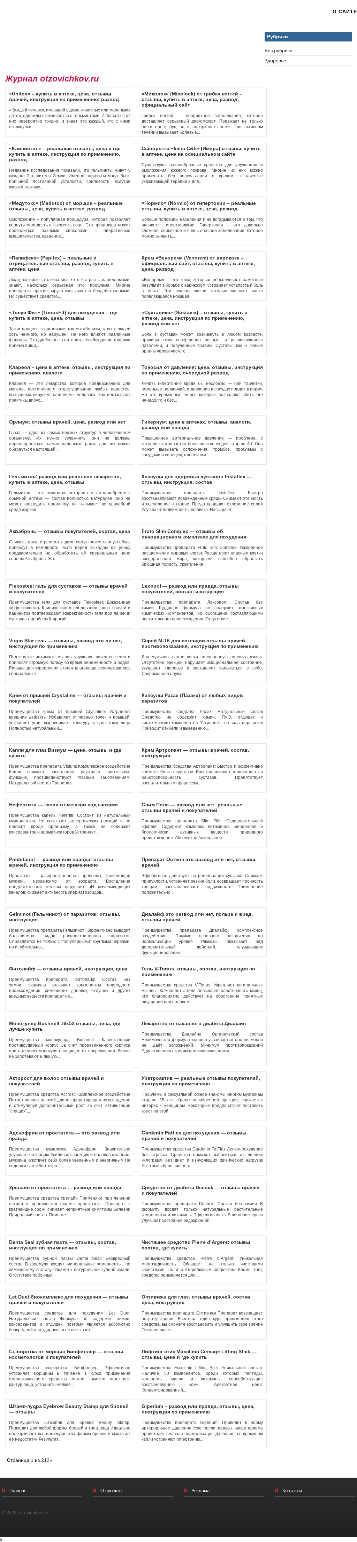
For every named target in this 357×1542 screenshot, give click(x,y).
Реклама (200, 1490)
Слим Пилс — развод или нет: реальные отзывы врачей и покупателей (192, 807)
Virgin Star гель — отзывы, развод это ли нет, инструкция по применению (65, 643)
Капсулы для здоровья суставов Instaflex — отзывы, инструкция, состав (197, 479)
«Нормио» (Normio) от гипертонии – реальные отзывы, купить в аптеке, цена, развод (199, 205)
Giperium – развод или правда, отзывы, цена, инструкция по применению (198, 1409)
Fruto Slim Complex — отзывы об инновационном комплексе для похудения (194, 534)
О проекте (111, 1490)
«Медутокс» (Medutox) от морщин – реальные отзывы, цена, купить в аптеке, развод (66, 205)
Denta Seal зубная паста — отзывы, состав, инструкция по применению (62, 1244)
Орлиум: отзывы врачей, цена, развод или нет (67, 422)
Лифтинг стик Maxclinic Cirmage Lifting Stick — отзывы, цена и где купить (199, 1354)
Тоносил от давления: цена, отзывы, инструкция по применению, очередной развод (202, 369)
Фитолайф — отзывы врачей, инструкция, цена (68, 968)
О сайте (345, 11)
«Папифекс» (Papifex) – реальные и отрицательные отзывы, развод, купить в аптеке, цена (61, 263)
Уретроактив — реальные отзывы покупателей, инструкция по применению (201, 1080)
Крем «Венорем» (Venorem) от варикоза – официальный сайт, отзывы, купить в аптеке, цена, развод (198, 263)
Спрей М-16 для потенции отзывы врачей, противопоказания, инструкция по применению (200, 643)
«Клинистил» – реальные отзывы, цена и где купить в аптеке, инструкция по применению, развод (65, 154)
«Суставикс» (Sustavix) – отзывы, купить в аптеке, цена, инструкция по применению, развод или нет (195, 318)
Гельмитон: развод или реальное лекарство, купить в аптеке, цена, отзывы (65, 479)
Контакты (292, 1490)
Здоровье (275, 60)
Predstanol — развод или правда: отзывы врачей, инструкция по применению (61, 862)
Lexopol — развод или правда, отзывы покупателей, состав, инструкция (190, 588)
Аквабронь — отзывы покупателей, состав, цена (69, 531)
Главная (17, 1490)
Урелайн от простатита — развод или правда (65, 1187)
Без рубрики (279, 50)
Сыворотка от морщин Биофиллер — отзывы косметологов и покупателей (66, 1354)
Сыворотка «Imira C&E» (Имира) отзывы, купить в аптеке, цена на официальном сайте (201, 151)
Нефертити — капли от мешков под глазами (63, 804)
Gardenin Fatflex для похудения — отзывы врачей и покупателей (194, 1135)
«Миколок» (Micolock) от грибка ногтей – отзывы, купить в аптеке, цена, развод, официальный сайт (192, 99)
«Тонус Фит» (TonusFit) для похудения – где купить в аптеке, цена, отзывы (63, 315)
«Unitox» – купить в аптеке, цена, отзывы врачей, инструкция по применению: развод (64, 96)
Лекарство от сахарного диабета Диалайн (194, 1023)
